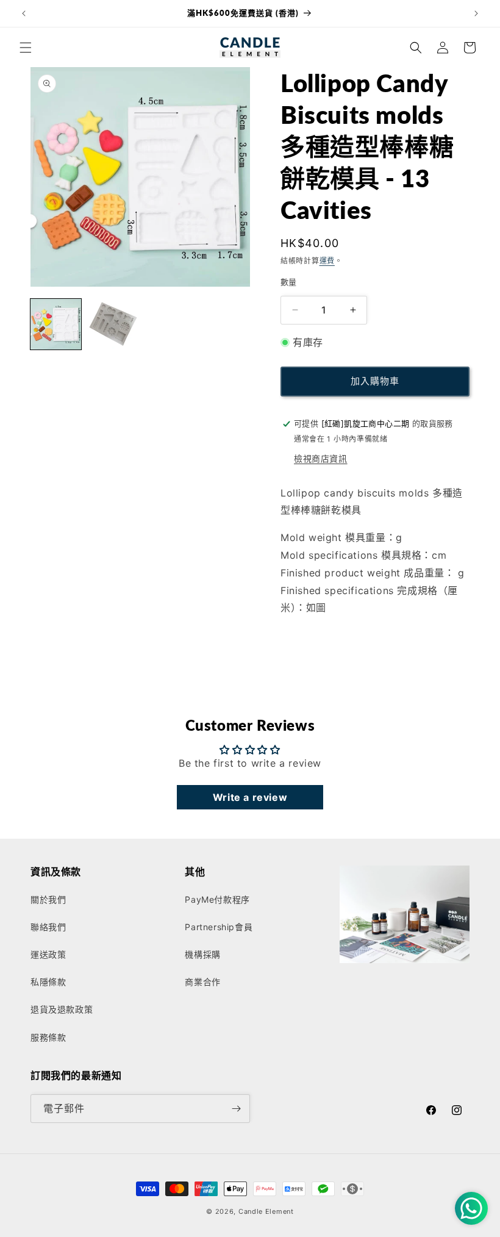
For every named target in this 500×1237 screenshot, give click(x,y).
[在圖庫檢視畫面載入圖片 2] (112, 324)
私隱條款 (48, 982)
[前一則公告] (23, 13)
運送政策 (48, 954)
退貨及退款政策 (61, 1009)
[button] (25, 47)
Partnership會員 (218, 927)
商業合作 (202, 982)
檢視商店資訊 (321, 458)
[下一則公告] (476, 13)
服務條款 (48, 1037)
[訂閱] (236, 1108)
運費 (327, 260)
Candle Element (266, 1211)
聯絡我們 (48, 927)
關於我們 (48, 899)
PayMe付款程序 (217, 899)
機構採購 (202, 954)
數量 (288, 282)
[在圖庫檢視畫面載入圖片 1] (55, 324)
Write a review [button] (250, 797)
